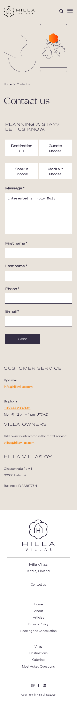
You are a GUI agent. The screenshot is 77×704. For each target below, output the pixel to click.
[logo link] (38, 536)
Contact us (38, 584)
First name (16, 243)
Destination (21, 145)
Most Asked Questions (38, 666)
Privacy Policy (38, 624)
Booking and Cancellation (38, 630)
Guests (55, 145)
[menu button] (70, 11)
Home (8, 84)
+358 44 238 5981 (17, 408)
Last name (16, 266)
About (38, 610)
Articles (38, 617)
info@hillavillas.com (18, 386)
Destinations (38, 653)
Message (14, 188)
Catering (38, 659)
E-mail (12, 311)
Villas (38, 646)
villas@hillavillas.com (19, 442)
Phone (12, 288)
